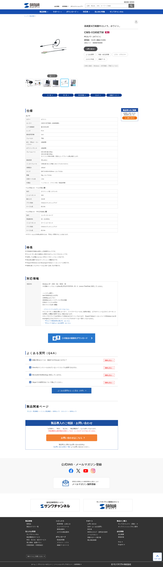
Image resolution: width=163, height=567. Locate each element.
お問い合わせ (91, 524)
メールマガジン (92, 534)
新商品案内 (61, 529)
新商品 (29, 524)
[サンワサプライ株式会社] (31, 5)
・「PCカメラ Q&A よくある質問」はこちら (56, 323)
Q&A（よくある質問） (95, 526)
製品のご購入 (122, 521)
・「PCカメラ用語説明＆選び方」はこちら (56, 321)
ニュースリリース (63, 526)
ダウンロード (71, 12)
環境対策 (121, 537)
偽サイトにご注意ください (35, 556)
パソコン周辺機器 (45, 411)
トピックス (60, 521)
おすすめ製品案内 (63, 532)
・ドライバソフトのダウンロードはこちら (55, 309)
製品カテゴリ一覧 (33, 526)
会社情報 (56, 6)
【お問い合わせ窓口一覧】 (62, 447)
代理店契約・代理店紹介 (35, 545)
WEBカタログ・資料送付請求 (97, 532)
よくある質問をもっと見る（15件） (71, 391)
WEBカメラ (73, 411)
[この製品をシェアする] (136, 22)
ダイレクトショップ (76, 6)
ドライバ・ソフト (63, 542)
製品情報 (43, 12)
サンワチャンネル (116, 12)
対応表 (85, 12)
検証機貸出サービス (33, 537)
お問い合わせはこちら (71, 438)
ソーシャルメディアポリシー (63, 564)
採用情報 (64, 6)
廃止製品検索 (91, 540)
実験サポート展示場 (94, 537)
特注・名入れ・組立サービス (36, 540)
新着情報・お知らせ (64, 524)
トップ (26, 16)
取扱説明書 (61, 540)
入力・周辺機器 (33, 411)
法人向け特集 (100, 12)
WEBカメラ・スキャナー (60, 411)
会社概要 (121, 534)
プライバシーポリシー (45, 564)
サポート (56, 12)
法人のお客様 (30, 531)
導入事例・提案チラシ (34, 542)
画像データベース (63, 545)
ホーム (33, 564)
